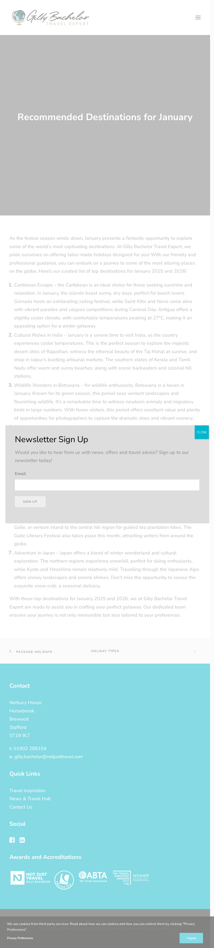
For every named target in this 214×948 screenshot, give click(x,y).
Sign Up (30, 502)
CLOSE (202, 432)
